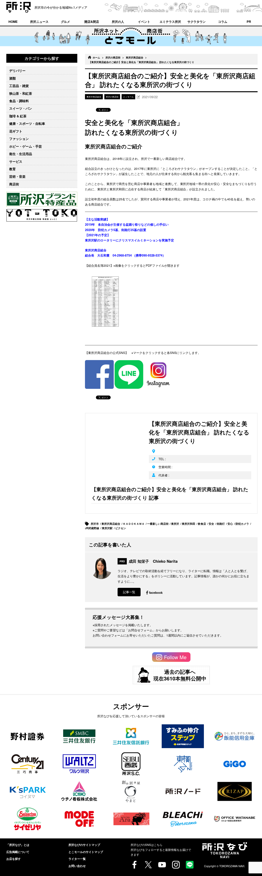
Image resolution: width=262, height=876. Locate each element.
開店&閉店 (91, 21)
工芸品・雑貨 (19, 85)
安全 (212, 524)
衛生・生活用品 (20, 153)
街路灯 (221, 524)
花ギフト (15, 131)
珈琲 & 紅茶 (17, 116)
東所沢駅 (107, 528)
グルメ (65, 21)
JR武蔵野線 (92, 528)
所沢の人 (118, 21)
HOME (13, 21)
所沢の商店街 (112, 57)
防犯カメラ (243, 524)
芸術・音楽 (17, 176)
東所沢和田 (189, 524)
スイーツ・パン (20, 108)
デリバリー (17, 70)
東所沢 (175, 524)
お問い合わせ (77, 866)
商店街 (14, 184)
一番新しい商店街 (158, 524)
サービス (15, 161)
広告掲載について (17, 852)
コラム (222, 21)
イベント (144, 21)
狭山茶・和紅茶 (20, 93)
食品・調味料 (19, 101)
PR (249, 21)
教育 (12, 169)
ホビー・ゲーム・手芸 (25, 146)
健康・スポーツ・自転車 (27, 123)
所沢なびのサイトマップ (84, 845)
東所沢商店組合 (134, 57)
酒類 (12, 78)
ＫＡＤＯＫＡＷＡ (134, 524)
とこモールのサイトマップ (85, 852)
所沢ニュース (39, 21)
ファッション (19, 138)
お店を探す (13, 859)
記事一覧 (129, 592)
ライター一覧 (77, 859)
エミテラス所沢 (170, 21)
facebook (156, 592)
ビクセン (121, 528)
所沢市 (95, 524)
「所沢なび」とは (17, 845)
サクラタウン (196, 21)
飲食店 (202, 524)
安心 (230, 524)
